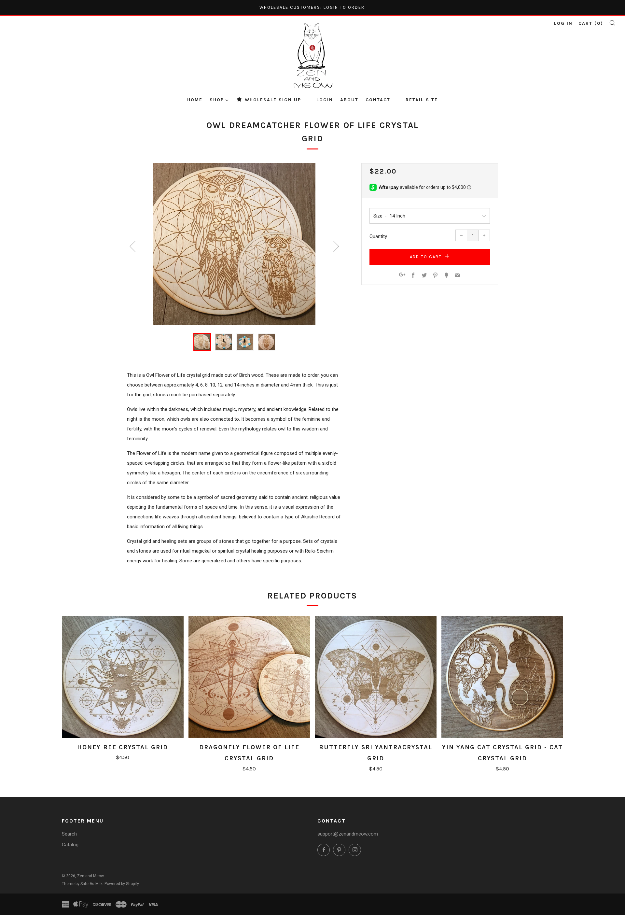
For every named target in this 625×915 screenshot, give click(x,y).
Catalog (70, 845)
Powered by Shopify (121, 883)
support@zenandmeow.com (347, 834)
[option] (234, 244)
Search (69, 834)
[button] (202, 342)
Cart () (590, 23)
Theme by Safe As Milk (82, 883)
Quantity (378, 236)
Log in (563, 23)
